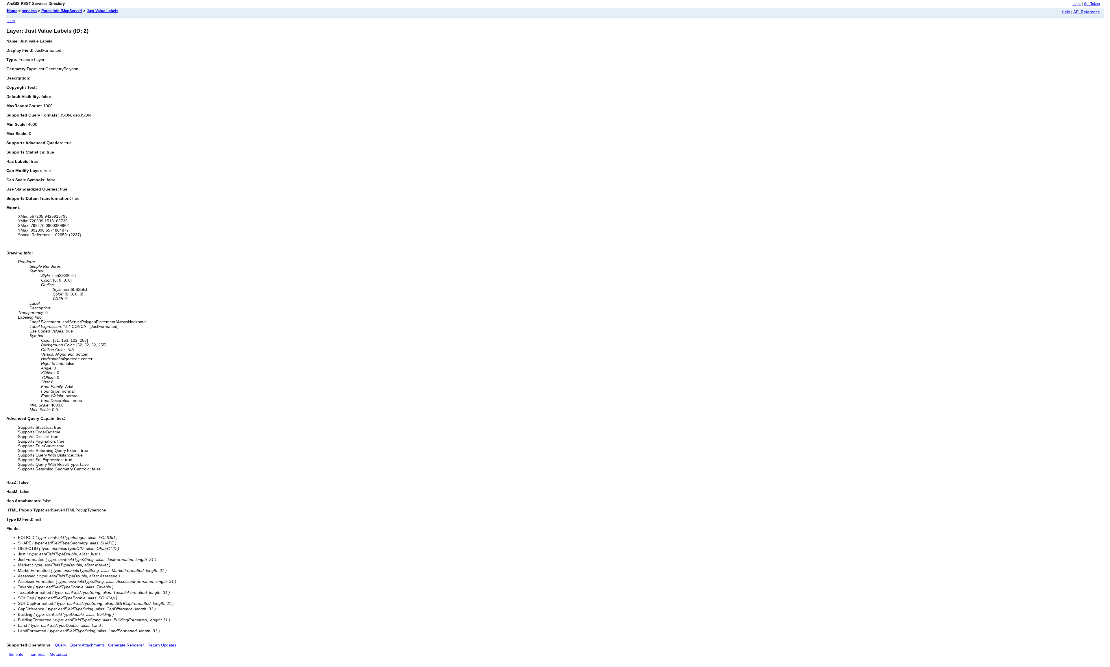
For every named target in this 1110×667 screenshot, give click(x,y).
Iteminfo (16, 654)
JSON (11, 21)
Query (60, 645)
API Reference (1086, 12)
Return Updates (161, 645)
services (29, 11)
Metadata (58, 654)
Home (12, 11)
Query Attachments (87, 645)
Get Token (1092, 3)
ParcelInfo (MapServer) (61, 11)
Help (1066, 12)
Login (1076, 3)
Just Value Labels (102, 11)
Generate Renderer (126, 645)
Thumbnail (36, 654)
